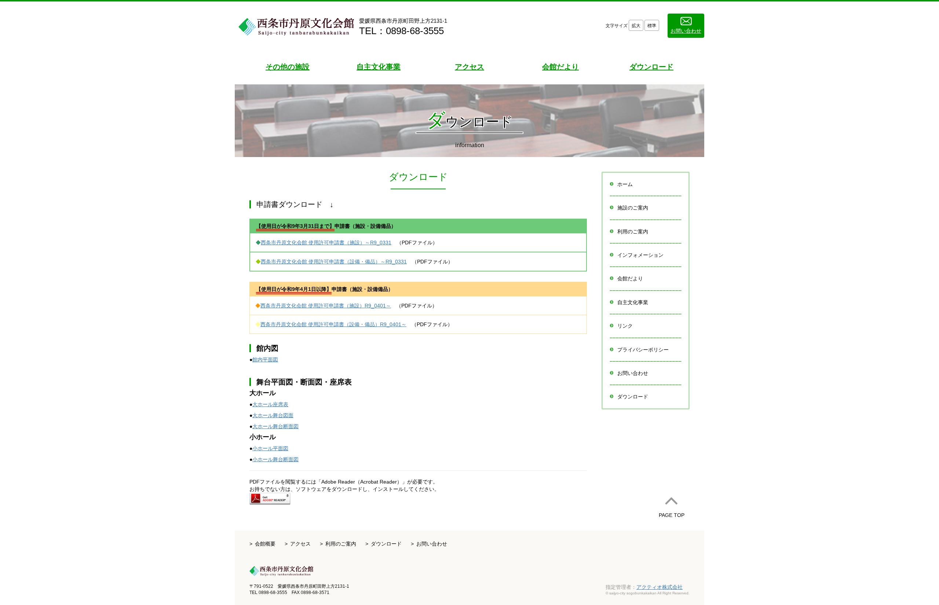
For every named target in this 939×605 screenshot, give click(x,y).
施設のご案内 (632, 208)
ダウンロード (632, 397)
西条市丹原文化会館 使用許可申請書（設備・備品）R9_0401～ (333, 324)
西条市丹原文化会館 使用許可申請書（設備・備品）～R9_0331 (334, 262)
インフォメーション (640, 255)
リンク (625, 326)
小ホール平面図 (270, 448)
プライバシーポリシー (643, 350)
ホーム (625, 184)
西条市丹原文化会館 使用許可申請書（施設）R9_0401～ (325, 306)
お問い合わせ (686, 31)
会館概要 (265, 544)
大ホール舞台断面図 (275, 426)
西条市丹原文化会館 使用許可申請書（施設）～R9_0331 (326, 242)
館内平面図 (265, 359)
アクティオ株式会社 (659, 587)
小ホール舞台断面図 (275, 459)
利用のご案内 (632, 231)
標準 (651, 25)
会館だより (630, 278)
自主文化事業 (632, 302)
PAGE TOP (671, 515)
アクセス (300, 544)
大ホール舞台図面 (272, 415)
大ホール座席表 (270, 404)
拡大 (636, 25)
